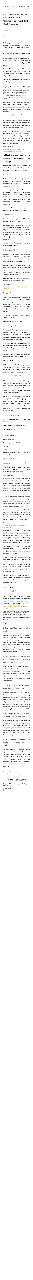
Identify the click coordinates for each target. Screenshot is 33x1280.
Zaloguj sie (4, 544)
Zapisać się (9, 544)
